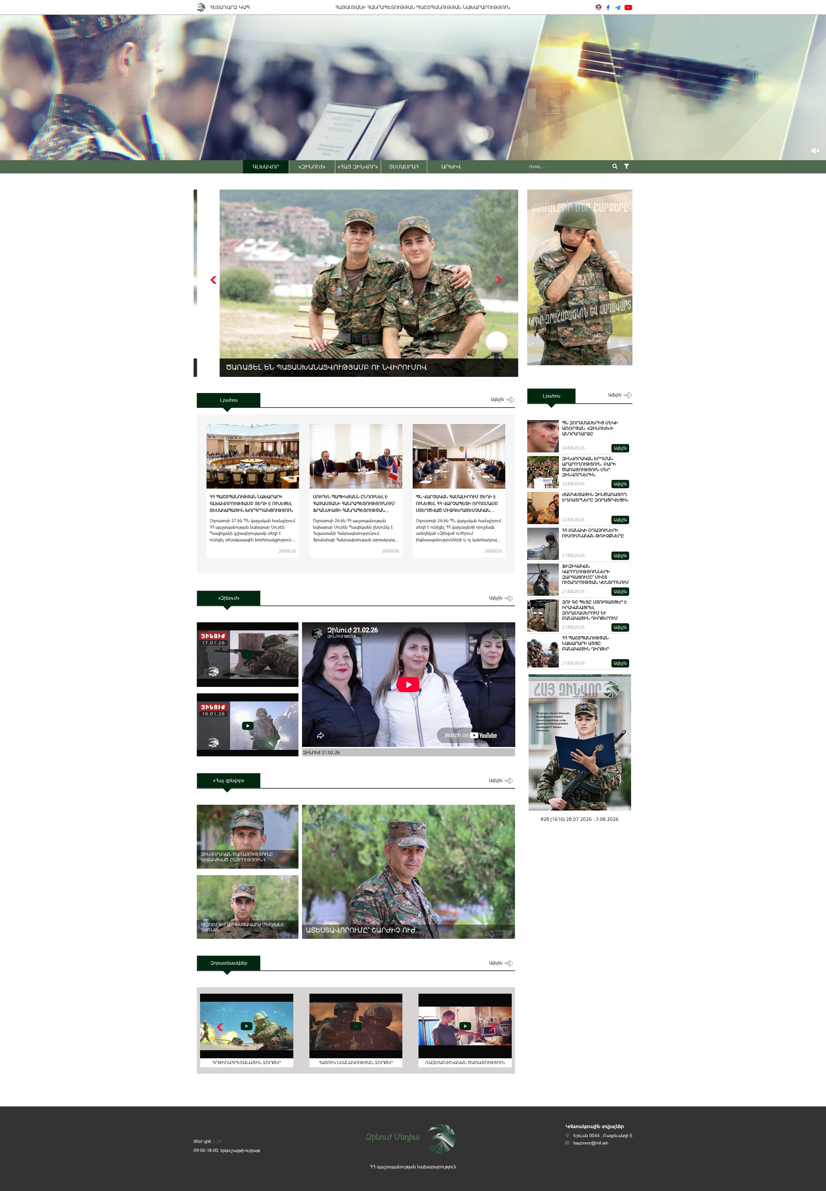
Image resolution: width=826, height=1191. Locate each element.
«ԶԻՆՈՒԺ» (312, 166)
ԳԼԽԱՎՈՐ (266, 166)
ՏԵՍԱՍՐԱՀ (404, 166)
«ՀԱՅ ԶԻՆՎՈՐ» (357, 166)
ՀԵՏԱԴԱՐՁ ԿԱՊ (230, 7)
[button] (497, 280)
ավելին (498, 399)
